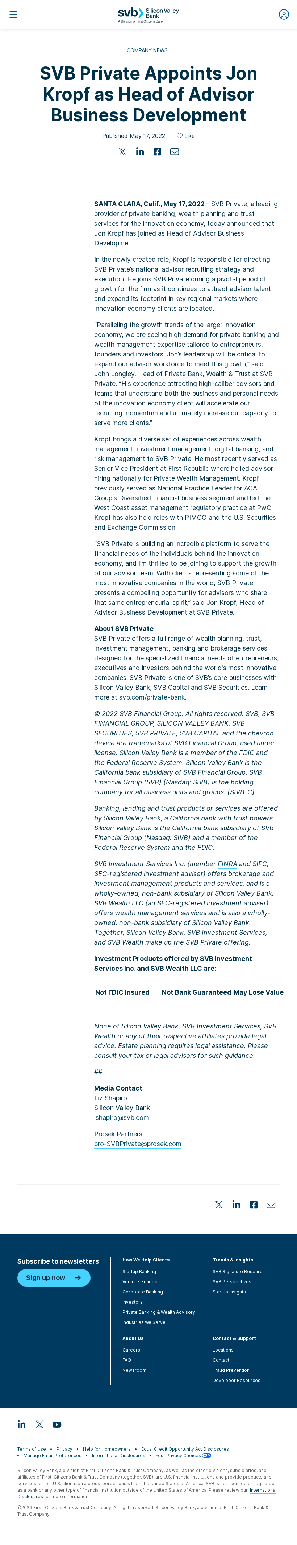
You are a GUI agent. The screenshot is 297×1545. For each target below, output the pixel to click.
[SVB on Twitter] (39, 1424)
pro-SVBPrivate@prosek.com (137, 1143)
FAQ (126, 1360)
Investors (132, 1302)
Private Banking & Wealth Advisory (158, 1312)
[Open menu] (13, 14)
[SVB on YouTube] (56, 1424)
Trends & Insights (233, 1260)
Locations (223, 1350)
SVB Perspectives (232, 1281)
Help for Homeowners (107, 1449)
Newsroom (134, 1370)
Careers (131, 1350)
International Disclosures (118, 1455)
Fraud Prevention (231, 1370)
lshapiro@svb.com (121, 1117)
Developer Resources (236, 1380)
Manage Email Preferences (52, 1455)
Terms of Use (31, 1449)
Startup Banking (139, 1271)
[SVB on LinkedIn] (21, 1424)
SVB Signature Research (239, 1271)
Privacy (64, 1449)
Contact (221, 1360)
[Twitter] (122, 151)
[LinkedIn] (139, 151)
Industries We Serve (144, 1322)
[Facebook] (157, 151)
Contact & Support (234, 1338)
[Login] (284, 14)
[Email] (174, 151)
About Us (132, 1338)
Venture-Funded (140, 1281)
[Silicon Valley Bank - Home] (148, 14)
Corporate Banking (142, 1292)
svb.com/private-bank (152, 697)
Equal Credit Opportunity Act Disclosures (185, 1449)
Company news (147, 50)
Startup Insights (229, 1292)
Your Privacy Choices (179, 1455)
